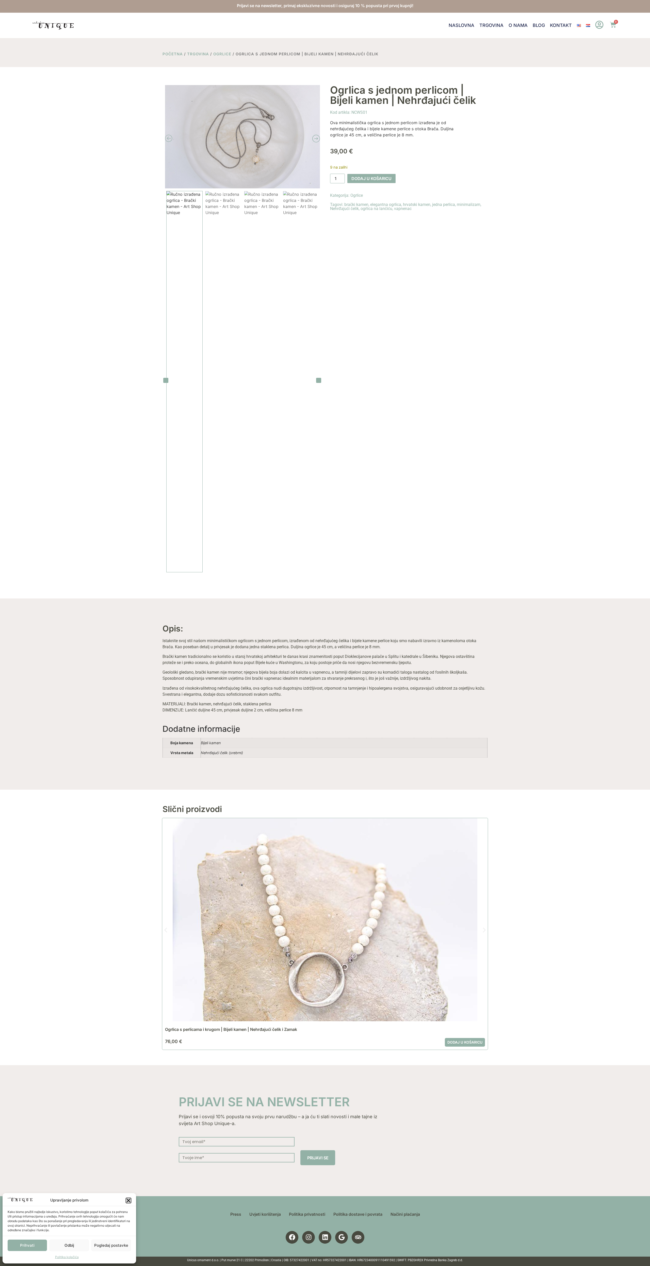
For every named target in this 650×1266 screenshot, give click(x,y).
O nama (518, 25)
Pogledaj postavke (111, 1245)
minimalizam (468, 204)
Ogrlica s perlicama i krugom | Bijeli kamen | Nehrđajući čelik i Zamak (231, 1029)
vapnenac (403, 208)
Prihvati (27, 1245)
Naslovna (461, 25)
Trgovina (491, 25)
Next (318, 380)
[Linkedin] (325, 1237)
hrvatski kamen (416, 204)
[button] (128, 1200)
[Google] (341, 1237)
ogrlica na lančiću (376, 208)
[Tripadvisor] (358, 1237)
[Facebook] (292, 1237)
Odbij (69, 1245)
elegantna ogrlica (385, 204)
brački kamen (356, 204)
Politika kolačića (67, 1257)
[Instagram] (308, 1237)
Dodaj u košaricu (371, 178)
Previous (165, 380)
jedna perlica (443, 204)
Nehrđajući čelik (344, 208)
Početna (172, 54)
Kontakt (561, 25)
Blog (539, 25)
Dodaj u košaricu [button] (464, 1042)
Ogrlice (222, 54)
